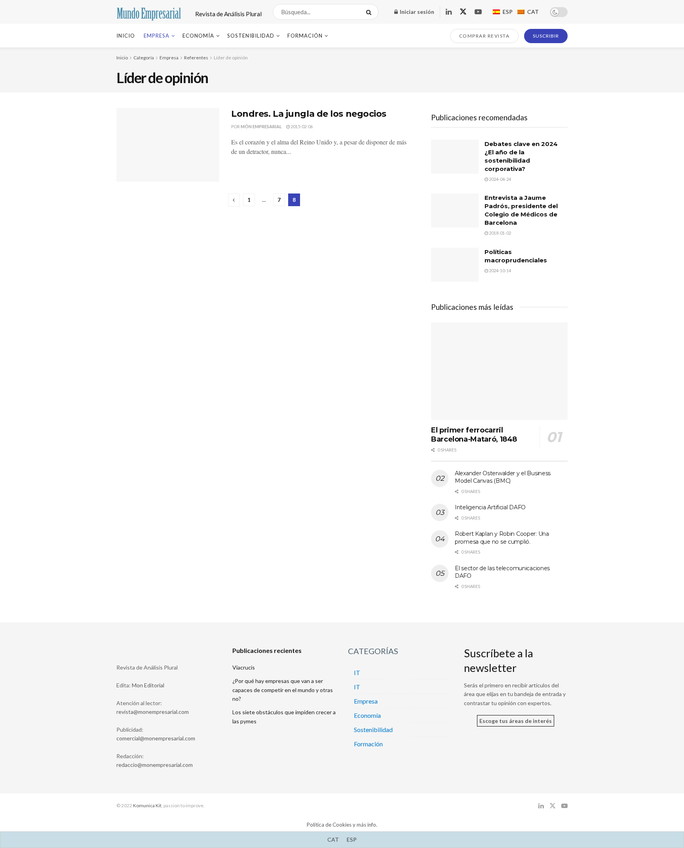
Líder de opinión (231, 58)
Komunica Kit (147, 805)
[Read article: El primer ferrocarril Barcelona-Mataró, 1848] (499, 371)
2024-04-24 (499, 179)
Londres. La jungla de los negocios (308, 113)
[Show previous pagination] (234, 200)
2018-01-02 (499, 232)
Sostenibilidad (250, 35)
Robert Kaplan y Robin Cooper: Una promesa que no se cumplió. (502, 537)
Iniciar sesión (416, 11)
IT (357, 672)
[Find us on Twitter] (463, 12)
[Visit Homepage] (148, 12)
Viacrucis (243, 667)
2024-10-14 (499, 270)
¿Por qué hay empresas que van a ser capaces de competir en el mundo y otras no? (282, 689)
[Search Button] (370, 12)
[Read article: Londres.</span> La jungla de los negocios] (167, 145)
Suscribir (546, 36)
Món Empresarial (261, 126)
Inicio (125, 35)
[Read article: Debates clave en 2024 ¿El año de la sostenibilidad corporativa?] (455, 157)
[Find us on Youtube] (478, 12)
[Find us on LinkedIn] (449, 12)
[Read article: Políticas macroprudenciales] (455, 265)
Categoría (143, 58)
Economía (198, 35)
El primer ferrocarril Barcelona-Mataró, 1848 (474, 435)
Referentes (196, 58)
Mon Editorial (148, 685)
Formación (305, 35)
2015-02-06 (301, 126)
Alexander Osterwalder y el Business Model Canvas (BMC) (503, 477)
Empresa (156, 35)
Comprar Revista (484, 36)
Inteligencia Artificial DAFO (490, 507)
